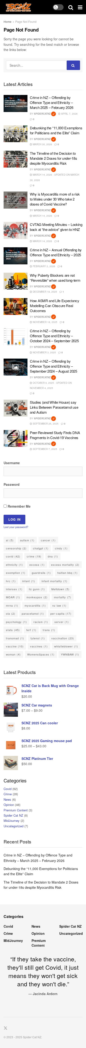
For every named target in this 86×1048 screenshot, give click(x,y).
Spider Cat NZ (13, 815)
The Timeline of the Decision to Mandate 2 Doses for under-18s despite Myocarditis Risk (53, 158)
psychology (16, 622)
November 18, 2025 (44, 322)
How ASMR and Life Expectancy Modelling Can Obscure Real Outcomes (54, 305)
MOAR (13, 597)
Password (12, 484)
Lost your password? (16, 527)
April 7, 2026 (69, 113)
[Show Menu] (80, 7)
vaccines (39, 646)
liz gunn (37, 589)
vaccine (15, 646)
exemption (15, 573)
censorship (16, 548)
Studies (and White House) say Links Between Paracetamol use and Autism (54, 407)
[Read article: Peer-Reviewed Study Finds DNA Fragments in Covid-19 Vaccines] (15, 438)
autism (27, 540)
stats (13, 630)
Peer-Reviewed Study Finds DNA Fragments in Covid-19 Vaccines (55, 435)
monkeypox (37, 597)
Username (12, 462)
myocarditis (35, 605)
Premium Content (16, 810)
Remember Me (19, 506)
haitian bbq (67, 573)
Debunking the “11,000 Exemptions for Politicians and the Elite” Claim (56, 130)
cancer (48, 540)
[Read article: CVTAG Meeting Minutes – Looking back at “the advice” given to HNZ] (15, 230)
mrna (12, 605)
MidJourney (12, 820)
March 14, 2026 (42, 215)
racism (40, 622)
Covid (7, 788)
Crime (8, 794)
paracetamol (33, 613)
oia (10, 613)
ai (10, 540)
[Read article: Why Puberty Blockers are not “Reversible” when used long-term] (15, 281)
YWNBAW (70, 654)
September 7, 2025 (44, 449)
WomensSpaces (40, 654)
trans (49, 630)
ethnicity (14, 564)
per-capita (60, 613)
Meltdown (60, 589)
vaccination (62, 638)
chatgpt (40, 548)
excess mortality (65, 564)
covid (13, 556)
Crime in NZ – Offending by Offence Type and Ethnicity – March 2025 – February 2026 (51, 102)
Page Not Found (26, 21)
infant (28, 581)
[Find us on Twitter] (5, 1028)
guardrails (41, 573)
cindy (61, 548)
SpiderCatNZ (45, 113)
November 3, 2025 (44, 352)
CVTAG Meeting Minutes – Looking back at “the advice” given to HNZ (56, 227)
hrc (11, 581)
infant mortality (54, 581)
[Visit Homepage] (18, 7)
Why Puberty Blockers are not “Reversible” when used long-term (55, 278)
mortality (62, 597)
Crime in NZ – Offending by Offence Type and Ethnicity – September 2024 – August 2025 (53, 366)
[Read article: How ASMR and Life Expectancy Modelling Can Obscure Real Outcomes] (15, 306)
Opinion (9, 804)
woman (13, 654)
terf (31, 630)
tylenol (38, 638)
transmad (15, 638)
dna (53, 556)
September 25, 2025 (45, 423)
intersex (14, 589)
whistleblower (66, 646)
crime (34, 556)
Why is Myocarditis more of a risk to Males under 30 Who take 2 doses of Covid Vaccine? (55, 199)
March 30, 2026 (42, 144)
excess (37, 564)
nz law (59, 605)
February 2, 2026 (43, 266)
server (61, 622)
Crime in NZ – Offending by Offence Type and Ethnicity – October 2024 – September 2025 (54, 335)
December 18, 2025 (44, 291)
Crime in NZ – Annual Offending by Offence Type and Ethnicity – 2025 (56, 252)
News (7, 799)
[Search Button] (70, 7)
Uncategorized (13, 826)
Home (7, 21)
